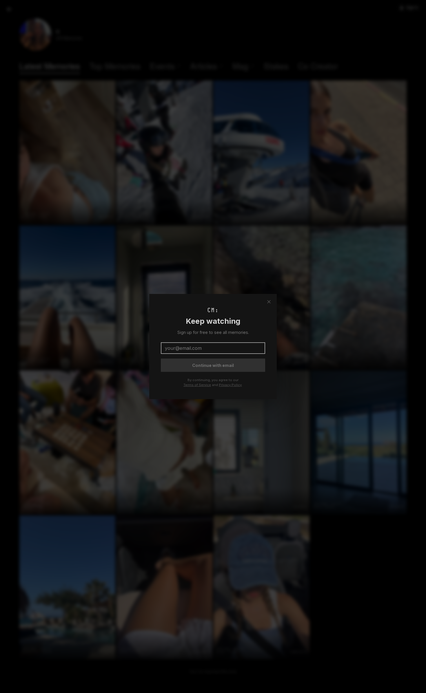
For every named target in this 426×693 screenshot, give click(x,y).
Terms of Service (197, 385)
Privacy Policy (230, 385)
